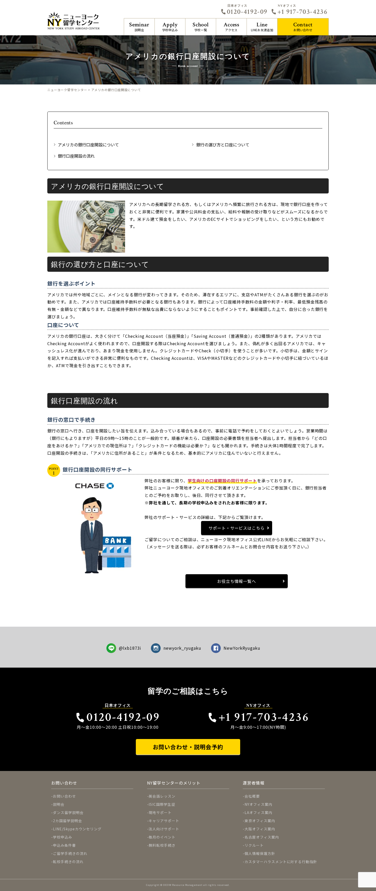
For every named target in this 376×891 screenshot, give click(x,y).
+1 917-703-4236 (302, 11)
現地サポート (160, 812)
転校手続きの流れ (68, 861)
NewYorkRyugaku (242, 648)
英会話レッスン (162, 796)
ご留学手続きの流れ (70, 853)
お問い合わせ (303, 26)
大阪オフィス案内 (260, 828)
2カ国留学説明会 (67, 820)
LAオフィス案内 (258, 812)
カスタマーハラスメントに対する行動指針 (281, 861)
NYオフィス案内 (258, 804)
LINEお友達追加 (262, 26)
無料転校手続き (162, 845)
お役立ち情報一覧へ (236, 581)
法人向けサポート (164, 828)
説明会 (139, 26)
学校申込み (170, 26)
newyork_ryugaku (182, 648)
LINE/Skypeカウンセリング (77, 828)
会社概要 (252, 796)
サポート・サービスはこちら (236, 528)
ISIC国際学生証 (162, 804)
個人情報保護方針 (260, 853)
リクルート (254, 845)
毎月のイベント (162, 837)
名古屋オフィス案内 (262, 837)
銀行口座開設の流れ (76, 156)
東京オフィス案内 (260, 820)
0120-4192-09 (247, 11)
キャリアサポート (164, 820)
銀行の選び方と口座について (222, 145)
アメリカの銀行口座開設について (88, 145)
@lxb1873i (130, 648)
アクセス (231, 26)
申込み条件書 (64, 845)
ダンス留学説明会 (68, 812)
